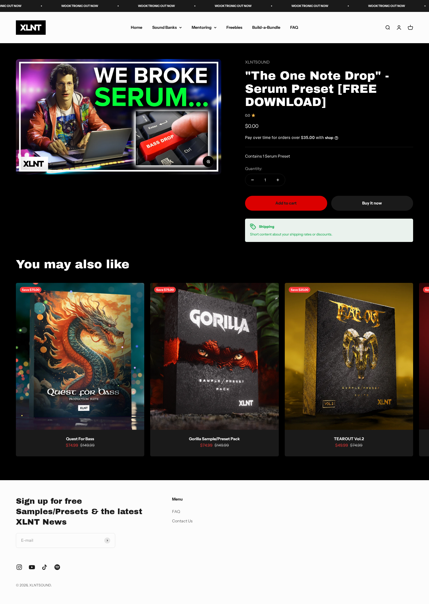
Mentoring (202, 27)
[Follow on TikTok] (44, 567)
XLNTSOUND (257, 62)
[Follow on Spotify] (57, 567)
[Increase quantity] (278, 180)
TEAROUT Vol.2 (349, 438)
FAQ (294, 27)
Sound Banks (164, 27)
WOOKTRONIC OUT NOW (45, 6)
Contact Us (182, 520)
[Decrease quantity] (252, 180)
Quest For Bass (80, 438)
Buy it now (372, 203)
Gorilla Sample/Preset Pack (214, 438)
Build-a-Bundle (266, 27)
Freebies (234, 27)
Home (136, 27)
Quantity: (253, 168)
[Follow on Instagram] (19, 567)
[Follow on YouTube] (32, 567)
